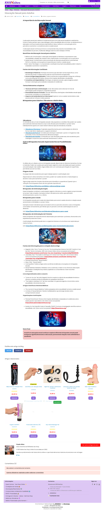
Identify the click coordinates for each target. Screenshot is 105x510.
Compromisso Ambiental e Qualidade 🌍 (18, 491)
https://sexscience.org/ (58, 308)
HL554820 (90, 388)
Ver (33, 398)
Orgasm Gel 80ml (14, 424)
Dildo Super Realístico (90, 386)
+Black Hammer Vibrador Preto (14, 386)
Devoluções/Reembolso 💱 (14, 489)
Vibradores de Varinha (32, 136)
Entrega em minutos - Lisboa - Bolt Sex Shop (19, 496)
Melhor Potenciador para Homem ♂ (16, 500)
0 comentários (36, 16)
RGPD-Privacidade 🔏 (12, 493)
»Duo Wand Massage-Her (52, 424)
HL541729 (52, 426)
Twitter (8, 350)
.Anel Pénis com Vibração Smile (33, 386)
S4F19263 (52, 390)
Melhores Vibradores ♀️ (13, 498)
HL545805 (71, 390)
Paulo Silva (19, 16)
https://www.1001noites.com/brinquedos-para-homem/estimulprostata (50, 226)
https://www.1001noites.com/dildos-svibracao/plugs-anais (45, 186)
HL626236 (14, 426)
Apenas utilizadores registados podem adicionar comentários (25, 472)
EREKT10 (33, 426)
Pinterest (28, 350)
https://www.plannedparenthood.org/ (38, 303)
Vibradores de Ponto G (32, 133)
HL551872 (14, 388)
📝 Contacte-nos (53, 496)
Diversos (27, 16)
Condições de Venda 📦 (13, 487)
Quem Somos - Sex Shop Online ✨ (16, 484)
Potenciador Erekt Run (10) (33, 424)
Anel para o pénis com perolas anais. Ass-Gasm (71, 387)
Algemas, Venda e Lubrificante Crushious (52, 387)
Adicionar (14, 398)
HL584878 (33, 389)
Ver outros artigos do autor (90, 445)
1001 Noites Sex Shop (55, 505)
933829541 (53, 493)
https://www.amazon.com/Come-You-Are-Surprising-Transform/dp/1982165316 (52, 253)
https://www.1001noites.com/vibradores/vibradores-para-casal (47, 211)
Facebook (18, 350)
